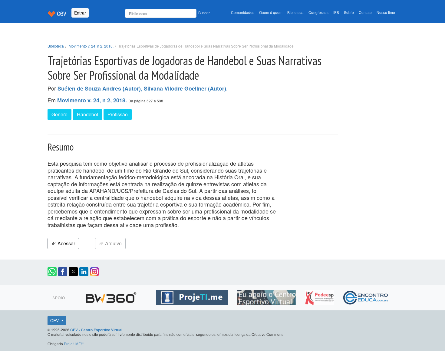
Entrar (80, 13)
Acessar (65, 243)
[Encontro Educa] (366, 296)
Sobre (349, 12)
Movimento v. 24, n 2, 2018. (91, 45)
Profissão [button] (117, 114)
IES (336, 12)
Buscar (204, 12)
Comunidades (242, 12)
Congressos (318, 12)
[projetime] (192, 296)
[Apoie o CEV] (267, 296)
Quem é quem (270, 12)
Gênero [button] (59, 114)
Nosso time (386, 12)
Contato (365, 12)
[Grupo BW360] (111, 296)
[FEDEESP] (320, 296)
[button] (52, 271)
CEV (55, 320)
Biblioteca (295, 12)
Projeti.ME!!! (74, 343)
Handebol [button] (87, 114)
